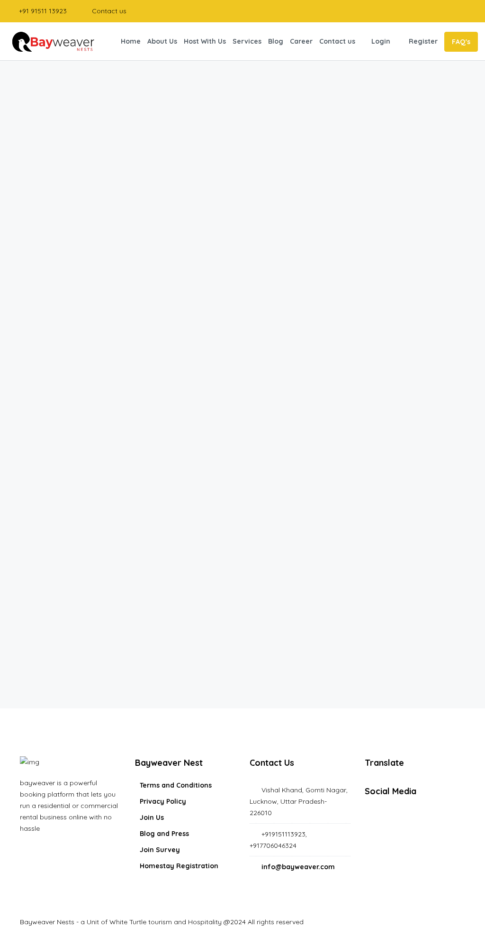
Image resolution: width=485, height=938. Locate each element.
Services (247, 41)
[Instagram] (402, 818)
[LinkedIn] (428, 818)
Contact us (108, 11)
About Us (162, 41)
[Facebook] (375, 818)
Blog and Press (164, 833)
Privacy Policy (163, 801)
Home (131, 41)
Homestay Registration (179, 866)
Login (380, 41)
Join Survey (160, 849)
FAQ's (461, 41)
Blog (275, 41)
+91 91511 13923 (42, 11)
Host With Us (205, 41)
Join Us (152, 817)
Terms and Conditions (176, 785)
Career (301, 41)
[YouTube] (454, 818)
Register (423, 41)
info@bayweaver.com (298, 867)
